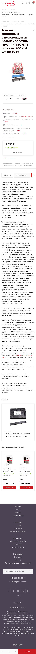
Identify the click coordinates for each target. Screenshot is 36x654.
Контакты (18, 557)
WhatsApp (27, 591)
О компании (18, 554)
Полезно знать (18, 547)
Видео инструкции (18, 541)
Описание (7, 175)
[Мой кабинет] (29, 3)
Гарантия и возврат (18, 531)
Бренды (18, 513)
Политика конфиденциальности (18, 563)
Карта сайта (18, 603)
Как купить (18, 522)
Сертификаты (18, 516)
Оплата (18, 525)
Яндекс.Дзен (18, 591)
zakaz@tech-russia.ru (19, 582)
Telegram (18, 596)
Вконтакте (9, 591)
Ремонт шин (18, 538)
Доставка (18, 528)
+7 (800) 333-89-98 (18, 578)
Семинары (18, 544)
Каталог (18, 507)
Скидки (18, 510)
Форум (18, 560)
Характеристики (21, 175)
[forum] (23, 591)
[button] (4, 87)
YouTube (13, 591)
